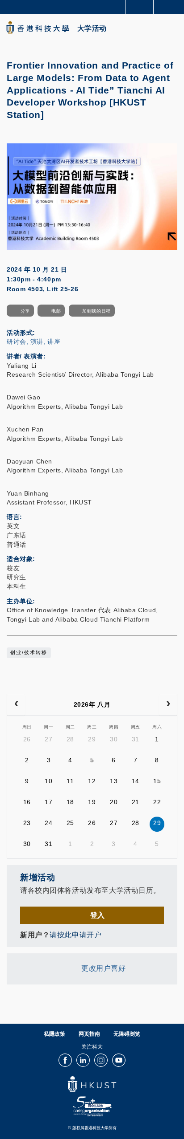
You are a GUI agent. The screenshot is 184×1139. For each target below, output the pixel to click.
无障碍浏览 (126, 1034)
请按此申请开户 (75, 935)
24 (48, 822)
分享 (25, 311)
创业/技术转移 (28, 652)
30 (113, 739)
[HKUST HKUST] (37, 27)
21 (135, 801)
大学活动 (92, 28)
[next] (168, 705)
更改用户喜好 (103, 968)
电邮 (56, 311)
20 (113, 801)
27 (48, 739)
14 (135, 781)
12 (92, 781)
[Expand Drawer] (139, 7)
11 (70, 781)
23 (27, 822)
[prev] (16, 705)
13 (113, 781)
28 (70, 739)
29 (92, 739)
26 (27, 739)
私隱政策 (54, 1034)
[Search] (170, 6)
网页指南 (89, 1034)
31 (135, 739)
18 (70, 801)
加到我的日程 (96, 311)
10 (48, 781)
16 (27, 801)
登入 (97, 915)
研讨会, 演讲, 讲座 (33, 341)
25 (70, 822)
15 (157, 781)
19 (92, 801)
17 (48, 801)
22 (157, 801)
